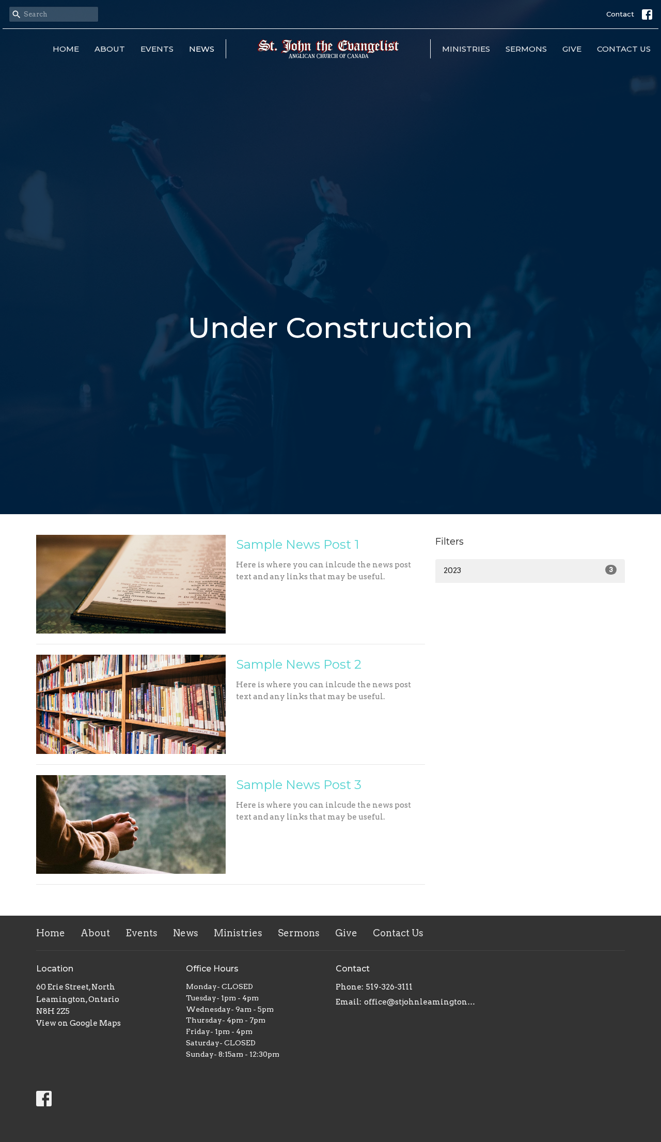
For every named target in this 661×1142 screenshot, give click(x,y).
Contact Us (624, 49)
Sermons (526, 49)
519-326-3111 (389, 987)
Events (157, 49)
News (201, 49)
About (110, 49)
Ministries (466, 49)
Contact (620, 14)
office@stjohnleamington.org (419, 1002)
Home (66, 49)
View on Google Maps (78, 1023)
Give (571, 49)
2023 (528, 570)
